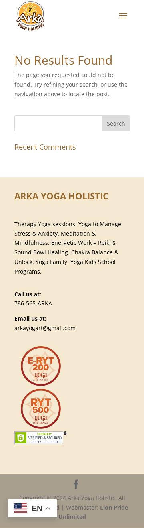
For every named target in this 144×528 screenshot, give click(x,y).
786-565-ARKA (33, 303)
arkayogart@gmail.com (45, 328)
